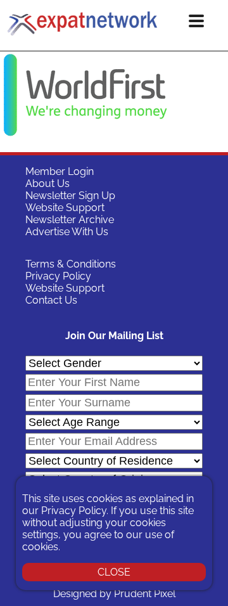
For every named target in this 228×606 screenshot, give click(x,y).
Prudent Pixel (144, 594)
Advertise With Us (66, 232)
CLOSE (114, 572)
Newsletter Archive (69, 220)
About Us (47, 183)
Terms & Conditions (70, 264)
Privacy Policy (58, 276)
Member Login (59, 171)
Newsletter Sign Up (70, 196)
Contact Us (51, 300)
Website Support (64, 208)
